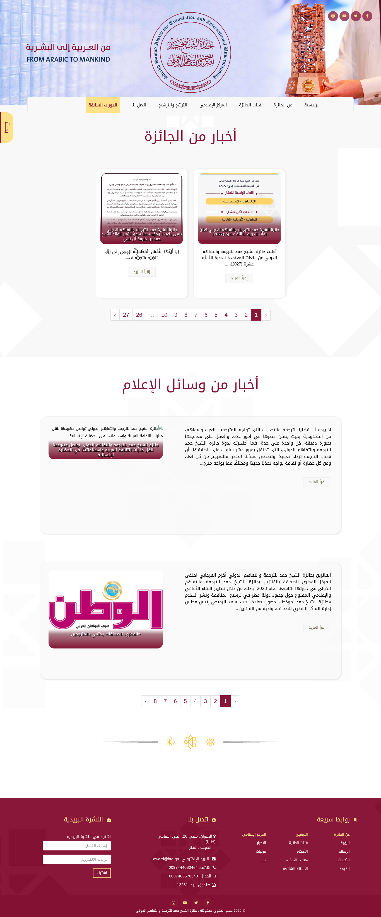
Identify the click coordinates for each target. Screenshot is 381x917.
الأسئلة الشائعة (295, 868)
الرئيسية (312, 105)
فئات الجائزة (250, 105)
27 (126, 314)
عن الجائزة (283, 105)
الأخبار (261, 842)
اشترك (102, 873)
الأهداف (343, 860)
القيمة (344, 868)
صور (263, 860)
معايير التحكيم (297, 860)
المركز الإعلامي (213, 105)
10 (164, 314)
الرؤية (345, 842)
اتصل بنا (138, 105)
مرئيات (261, 851)
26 (139, 314)
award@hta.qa (166, 859)
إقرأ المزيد (239, 278)
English (36, 105)
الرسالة (344, 851)
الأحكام (302, 851)
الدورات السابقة (102, 105)
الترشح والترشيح (172, 105)
